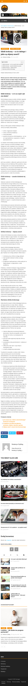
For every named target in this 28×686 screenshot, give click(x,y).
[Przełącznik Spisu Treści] (21, 62)
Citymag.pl (17, 679)
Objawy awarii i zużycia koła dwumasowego (14, 427)
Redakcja (3, 671)
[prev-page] (2, 647)
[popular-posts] (4, 555)
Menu (5, 21)
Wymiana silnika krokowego (9, 69)
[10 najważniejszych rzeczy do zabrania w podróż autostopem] (5, 585)
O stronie (3, 661)
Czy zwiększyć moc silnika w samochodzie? (11, 479)
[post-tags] (24, 555)
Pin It (20, 433)
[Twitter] (26, 1)
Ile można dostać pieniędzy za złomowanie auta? (12, 503)
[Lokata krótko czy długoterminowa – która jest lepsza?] (5, 594)
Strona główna (4, 25)
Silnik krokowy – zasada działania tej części (12, 66)
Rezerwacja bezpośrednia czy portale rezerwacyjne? (18, 577)
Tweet (13, 433)
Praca (9, 628)
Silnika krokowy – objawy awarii (10, 67)
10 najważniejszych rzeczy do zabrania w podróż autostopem (18, 585)
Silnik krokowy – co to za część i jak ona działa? (13, 64)
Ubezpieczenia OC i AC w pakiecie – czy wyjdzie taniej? (14, 527)
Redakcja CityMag (6, 57)
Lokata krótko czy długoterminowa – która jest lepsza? (18, 595)
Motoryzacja (11, 25)
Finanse (3, 628)
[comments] (17, 555)
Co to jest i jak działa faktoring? (19, 559)
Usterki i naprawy (15, 48)
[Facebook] (24, 1)
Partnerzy (3, 663)
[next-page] (4, 647)
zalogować (8, 540)
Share (5, 433)
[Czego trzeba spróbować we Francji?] (5, 568)
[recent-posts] (10, 555)
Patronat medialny (5, 666)
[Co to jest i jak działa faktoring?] (5, 559)
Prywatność (3, 669)
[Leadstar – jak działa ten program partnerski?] (14, 617)
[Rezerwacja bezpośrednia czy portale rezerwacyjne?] (5, 576)
